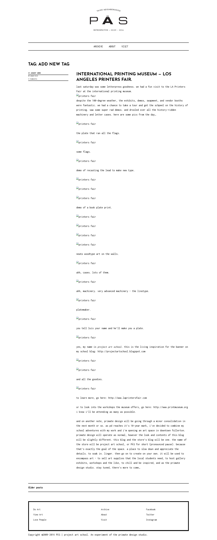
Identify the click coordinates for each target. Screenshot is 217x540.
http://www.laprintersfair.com (127, 398)
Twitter (150, 514)
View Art (38, 514)
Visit (124, 46)
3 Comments (32, 79)
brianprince (33, 76)
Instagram (151, 519)
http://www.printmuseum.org (170, 407)
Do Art (36, 509)
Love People (39, 519)
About (112, 46)
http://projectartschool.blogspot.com (121, 351)
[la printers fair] (86, 388)
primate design (128, 534)
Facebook (151, 509)
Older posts (35, 487)
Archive (98, 46)
